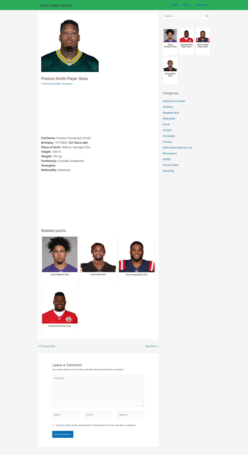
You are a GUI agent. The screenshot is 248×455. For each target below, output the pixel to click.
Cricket (167, 130)
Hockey (167, 141)
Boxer (166, 124)
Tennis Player (171, 165)
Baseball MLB (171, 112)
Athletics (168, 106)
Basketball (169, 118)
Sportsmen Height (56, 6)
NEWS (186, 4)
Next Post (152, 346)
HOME (175, 4)
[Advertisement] (65, 110)
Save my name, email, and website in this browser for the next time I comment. (96, 425)
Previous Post (46, 346)
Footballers (201, 4)
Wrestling (168, 170)
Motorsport (170, 153)
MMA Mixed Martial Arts (177, 147)
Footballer (169, 135)
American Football (51, 83)
